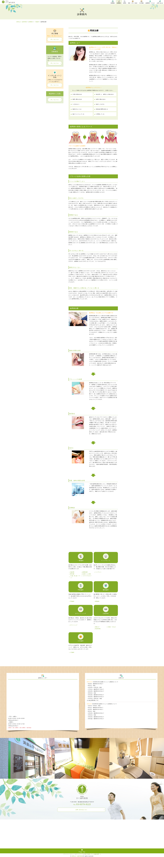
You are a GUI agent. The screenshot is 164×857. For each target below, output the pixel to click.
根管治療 (72, 573)
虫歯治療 (72, 572)
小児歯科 (81, 641)
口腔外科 (106, 613)
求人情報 (141, 3)
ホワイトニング (80, 613)
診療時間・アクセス (150, 3)
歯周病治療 (85, 572)
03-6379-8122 (83, 804)
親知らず (97, 626)
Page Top (82, 852)
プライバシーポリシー (69, 854)
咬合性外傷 (97, 628)
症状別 (124, 3)
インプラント (105, 560)
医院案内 (113, 3)
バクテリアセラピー (87, 575)
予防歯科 (81, 590)
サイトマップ (79, 854)
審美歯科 (106, 590)
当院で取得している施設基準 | (92, 854)
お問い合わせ (160, 3)
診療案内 (119, 3)
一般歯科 (81, 560)
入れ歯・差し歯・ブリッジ (75, 576)
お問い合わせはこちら (81, 809)
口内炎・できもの (112, 626)
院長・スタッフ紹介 (132, 3)
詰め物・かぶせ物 (86, 573)
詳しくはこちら (55, 39)
